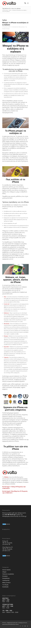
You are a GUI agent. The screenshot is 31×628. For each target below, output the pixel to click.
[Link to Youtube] (25, 626)
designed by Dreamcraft (12, 622)
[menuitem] (24, 3)
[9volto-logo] (12, 3)
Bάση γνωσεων (22, 26)
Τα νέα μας (5, 584)
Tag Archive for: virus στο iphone (11, 8)
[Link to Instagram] (23, 626)
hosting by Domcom (22, 622)
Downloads (5, 587)
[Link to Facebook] (20, 626)
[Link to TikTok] (27, 626)
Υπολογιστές (5, 580)
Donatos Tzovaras (5, 28)
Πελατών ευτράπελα (8, 574)
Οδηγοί (4, 572)
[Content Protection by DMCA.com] (6, 524)
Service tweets (6, 569)
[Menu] (28, 3)
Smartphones (15, 26)
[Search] (24, 3)
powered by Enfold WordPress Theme (10, 624)
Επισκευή (4, 576)
